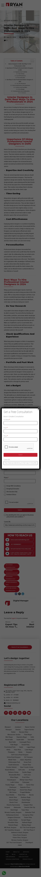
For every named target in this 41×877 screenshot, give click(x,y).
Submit (20, 455)
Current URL (7, 459)
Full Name (7, 419)
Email (6, 428)
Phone (6, 436)
